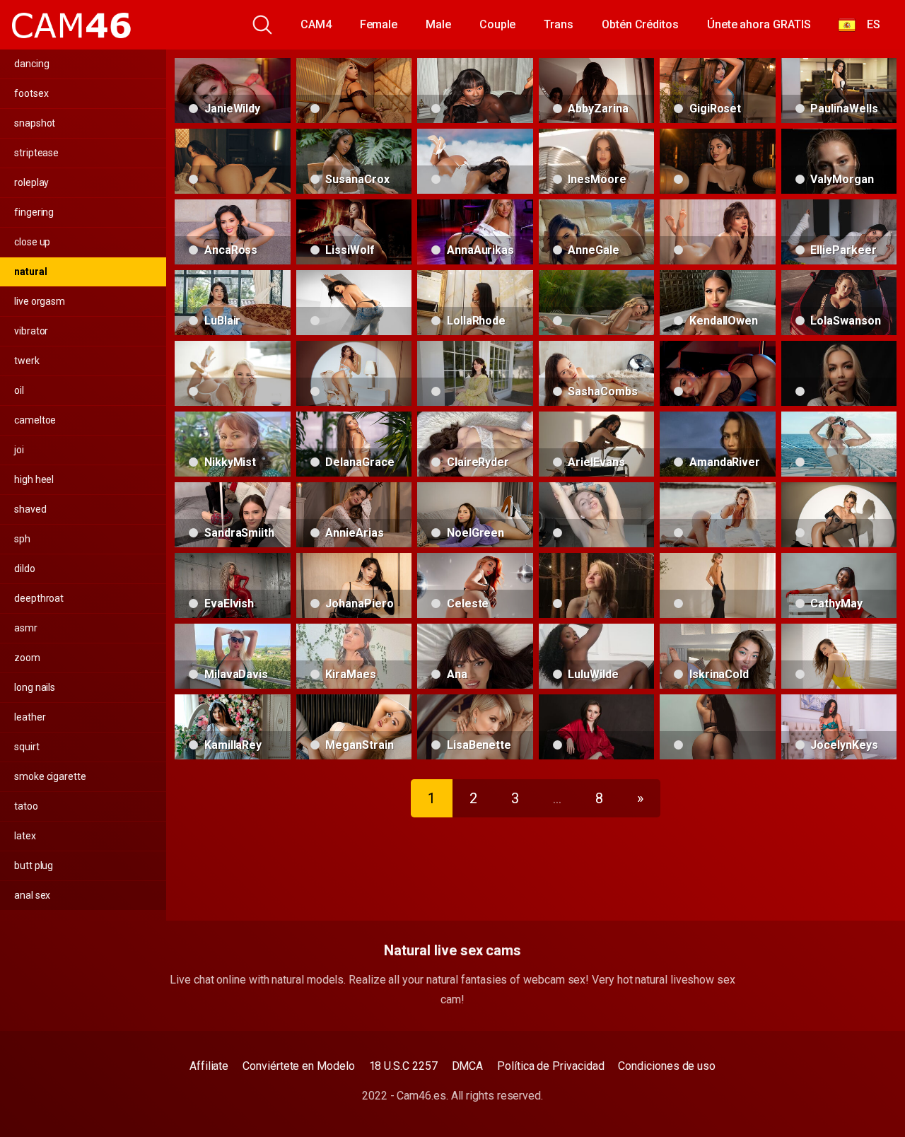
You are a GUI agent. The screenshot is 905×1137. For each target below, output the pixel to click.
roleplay (31, 182)
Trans (558, 24)
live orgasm (39, 301)
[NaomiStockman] (475, 90)
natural (30, 271)
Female (379, 24)
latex (25, 835)
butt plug (33, 865)
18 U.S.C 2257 (403, 1066)
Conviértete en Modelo (298, 1066)
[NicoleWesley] (354, 90)
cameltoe (35, 420)
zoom (27, 657)
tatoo (26, 806)
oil (19, 390)
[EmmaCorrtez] (718, 231)
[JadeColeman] (233, 373)
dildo (24, 568)
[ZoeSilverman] (354, 373)
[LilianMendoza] (839, 444)
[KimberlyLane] (475, 161)
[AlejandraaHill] (597, 302)
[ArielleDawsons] (718, 726)
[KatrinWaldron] (839, 656)
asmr (25, 628)
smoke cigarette (50, 776)
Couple (497, 24)
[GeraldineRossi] (839, 514)
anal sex (32, 895)
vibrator (31, 331)
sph (22, 538)
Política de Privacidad (550, 1066)
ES (868, 24)
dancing (31, 63)
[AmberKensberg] (597, 726)
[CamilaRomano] (597, 514)
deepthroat (39, 598)
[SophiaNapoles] (718, 585)
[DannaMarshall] (233, 161)
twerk (27, 360)
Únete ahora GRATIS (759, 24)
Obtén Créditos (640, 24)
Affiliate (208, 1066)
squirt (27, 746)
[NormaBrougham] (597, 585)
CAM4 (316, 24)
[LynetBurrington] (839, 373)
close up (32, 241)
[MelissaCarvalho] (354, 302)
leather (29, 717)
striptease (36, 152)
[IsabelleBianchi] (718, 514)
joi (19, 449)
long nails (34, 687)
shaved (30, 509)
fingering (34, 212)
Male (438, 24)
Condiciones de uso (667, 1066)
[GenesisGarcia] (718, 161)
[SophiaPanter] (475, 373)
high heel (34, 479)
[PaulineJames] (718, 373)
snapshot (34, 123)
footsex (31, 93)
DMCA (468, 1066)
